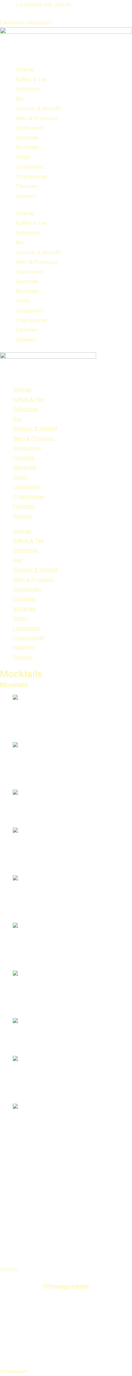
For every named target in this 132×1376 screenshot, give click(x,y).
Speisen (25, 196)
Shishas (25, 69)
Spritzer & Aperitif (38, 108)
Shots (23, 157)
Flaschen (27, 186)
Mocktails (27, 147)
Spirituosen (30, 128)
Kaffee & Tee (31, 79)
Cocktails (27, 137)
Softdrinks (28, 89)
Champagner (32, 176)
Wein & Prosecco (36, 118)
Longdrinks (29, 166)
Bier (20, 99)
